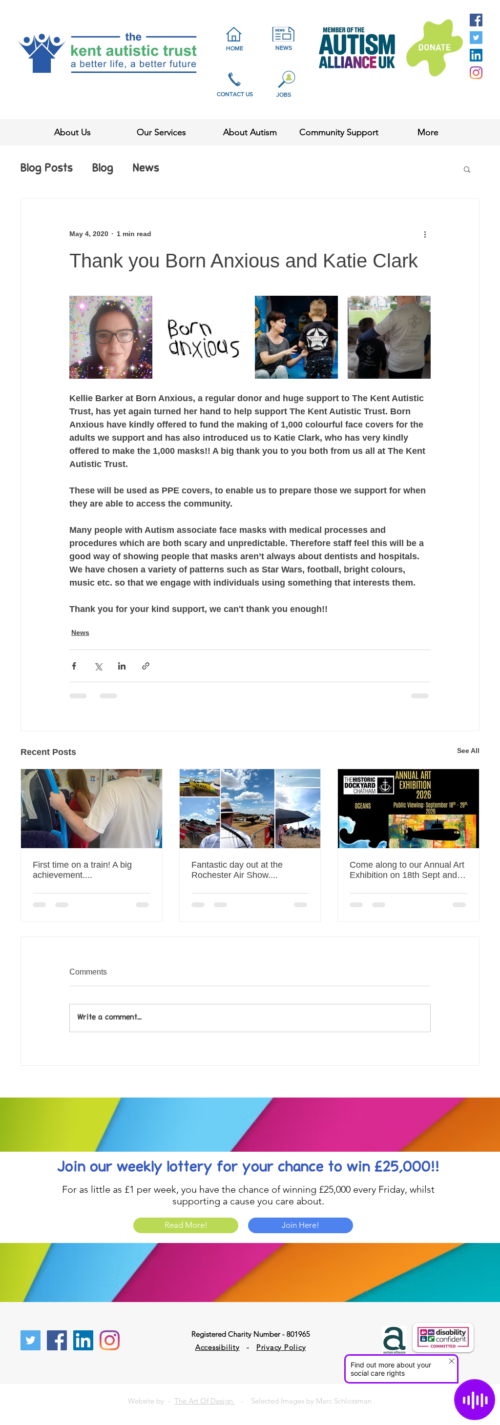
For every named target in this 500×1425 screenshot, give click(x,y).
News (146, 168)
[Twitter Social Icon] (476, 37)
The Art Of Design (204, 1400)
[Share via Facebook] (74, 666)
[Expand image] (110, 337)
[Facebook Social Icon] (476, 20)
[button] (467, 169)
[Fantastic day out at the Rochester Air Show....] (250, 808)
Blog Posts (47, 168)
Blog (102, 168)
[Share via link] (145, 666)
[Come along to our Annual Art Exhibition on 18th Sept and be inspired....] (408, 808)
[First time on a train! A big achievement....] (91, 808)
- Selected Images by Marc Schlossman (303, 1400)
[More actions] (425, 234)
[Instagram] (476, 72)
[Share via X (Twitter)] (98, 666)
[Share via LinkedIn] (121, 666)
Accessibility (217, 1347)
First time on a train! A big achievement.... (82, 870)
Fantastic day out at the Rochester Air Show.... (237, 870)
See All (468, 750)
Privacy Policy (281, 1347)
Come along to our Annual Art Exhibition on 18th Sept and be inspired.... (407, 870)
